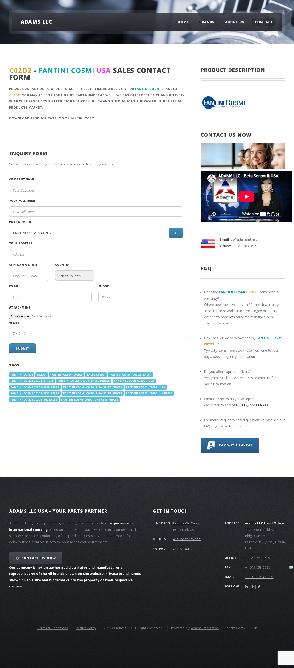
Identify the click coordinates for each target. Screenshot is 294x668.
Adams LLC (36, 21)
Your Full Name (22, 200)
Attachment (20, 307)
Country (62, 264)
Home (183, 22)
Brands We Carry (186, 523)
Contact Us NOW (38, 558)
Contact (264, 22)
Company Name (22, 179)
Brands (207, 22)
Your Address (21, 243)
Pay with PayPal (234, 445)
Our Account (182, 548)
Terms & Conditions (52, 628)
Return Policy (86, 628)
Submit (22, 348)
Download (19, 118)
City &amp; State (23, 265)
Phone (103, 286)
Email (14, 286)
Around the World (187, 539)
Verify (14, 322)
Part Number (20, 222)
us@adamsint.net (244, 239)
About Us (234, 22)
